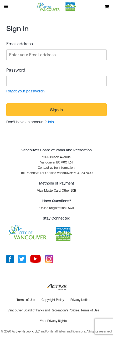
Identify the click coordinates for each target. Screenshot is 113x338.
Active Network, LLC (26, 331)
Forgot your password (24, 91)
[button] (56, 208)
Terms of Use (90, 310)
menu (6, 6)
